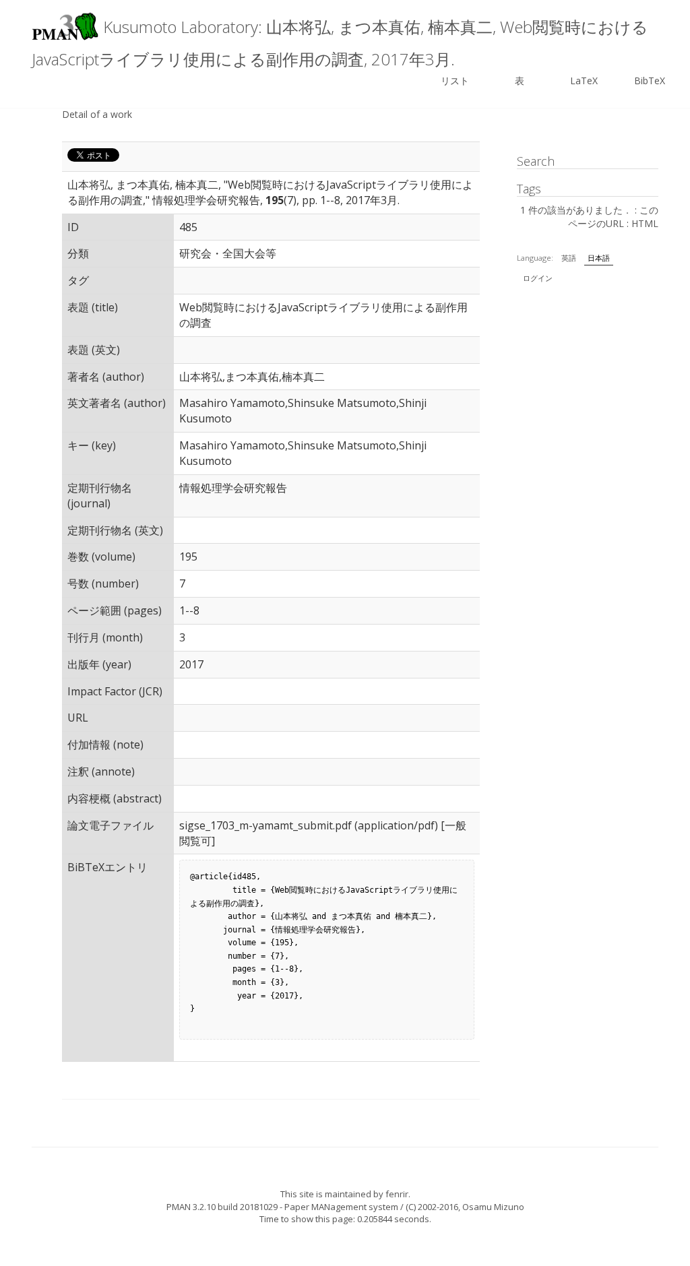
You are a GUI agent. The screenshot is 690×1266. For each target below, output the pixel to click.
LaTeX (584, 80)
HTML (644, 223)
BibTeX (649, 80)
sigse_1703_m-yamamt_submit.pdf (265, 825)
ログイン (538, 278)
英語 (568, 258)
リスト (455, 80)
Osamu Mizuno (493, 1207)
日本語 (599, 258)
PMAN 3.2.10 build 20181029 (222, 1207)
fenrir (396, 1194)
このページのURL (613, 216)
